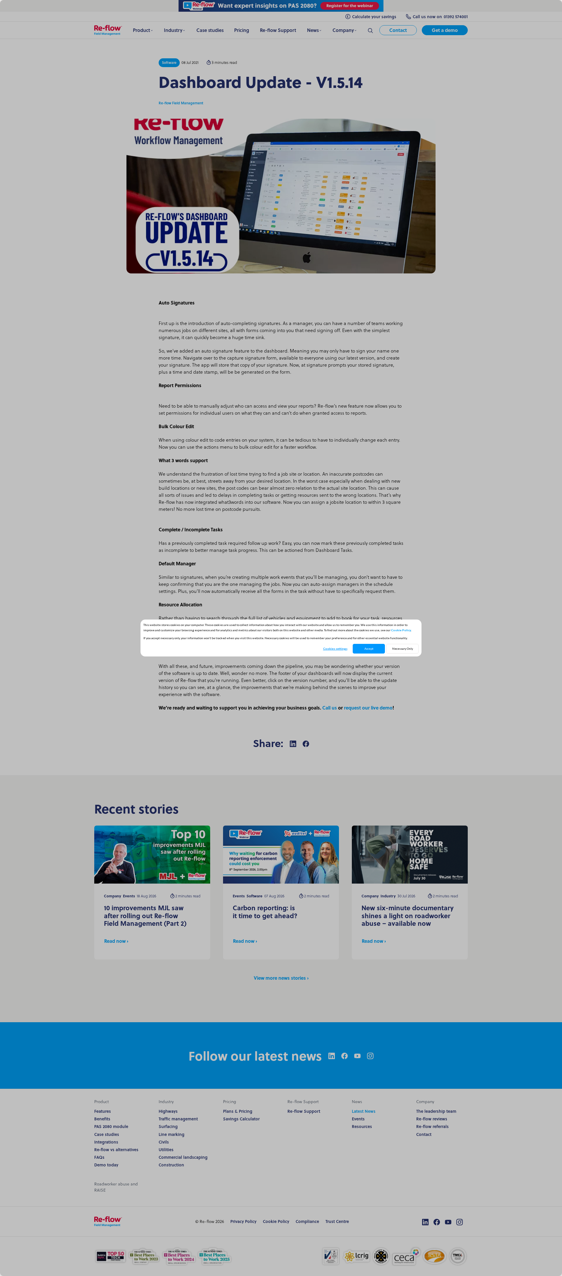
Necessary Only (402, 648)
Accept (368, 648)
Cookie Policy (401, 630)
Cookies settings (335, 648)
